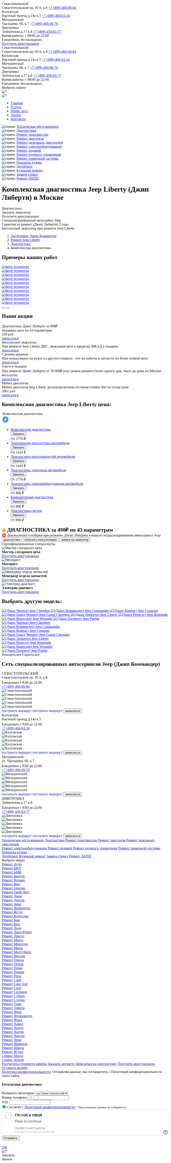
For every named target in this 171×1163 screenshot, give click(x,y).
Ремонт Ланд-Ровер (17, 932)
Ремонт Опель (12, 964)
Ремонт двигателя (30, 138)
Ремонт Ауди (12, 864)
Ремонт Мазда (12, 940)
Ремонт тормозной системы (37, 158)
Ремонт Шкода (13, 1048)
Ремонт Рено (11, 976)
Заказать (18, 434)
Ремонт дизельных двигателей (39, 142)
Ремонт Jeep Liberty (25, 240)
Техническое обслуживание (37, 126)
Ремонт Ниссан (13, 956)
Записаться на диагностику (96, 1064)
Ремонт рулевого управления (38, 154)
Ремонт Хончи (13, 1032)
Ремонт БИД (11, 868)
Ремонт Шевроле (15, 1044)
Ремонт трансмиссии (32, 134)
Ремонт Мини (12, 948)
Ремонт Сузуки (13, 1000)
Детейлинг (24, 166)
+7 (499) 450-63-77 (47, 31)
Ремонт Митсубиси (16, 952)
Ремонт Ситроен (14, 992)
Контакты (18, 119)
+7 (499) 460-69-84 (62, 8)
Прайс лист (19, 111)
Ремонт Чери (11, 1040)
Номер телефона (14, 1097)
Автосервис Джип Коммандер (34, 236)
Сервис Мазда (12, 1056)
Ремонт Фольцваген (17, 1016)
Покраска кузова (29, 162)
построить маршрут (17, 711)
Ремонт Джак (12, 896)
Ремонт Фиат (12, 1012)
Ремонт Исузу (12, 912)
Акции (16, 115)
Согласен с (41, 1107)
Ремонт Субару (13, 996)
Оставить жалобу (15, 1068)
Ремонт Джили (13, 900)
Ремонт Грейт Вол (15, 892)
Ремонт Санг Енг (15, 984)
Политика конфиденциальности (26, 1072)
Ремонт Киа (11, 924)
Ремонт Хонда (12, 1028)
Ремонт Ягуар (12, 1052)
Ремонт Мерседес (15, 944)
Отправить (11, 1138)
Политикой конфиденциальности (49, 1107)
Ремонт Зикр (11, 904)
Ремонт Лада (11, 928)
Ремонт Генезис (14, 888)
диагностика (12, 539)
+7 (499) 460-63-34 (56, 16)
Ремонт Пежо (12, 968)
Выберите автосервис (18, 1093)
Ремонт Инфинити (16, 908)
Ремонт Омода (13, 960)
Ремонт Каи (11, 920)
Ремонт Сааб (11, 980)
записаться (72, 711)
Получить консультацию (20, 43)
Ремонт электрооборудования (38, 146)
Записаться (10, 338)
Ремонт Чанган (13, 1036)
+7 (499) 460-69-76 (44, 24)
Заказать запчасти (61, 1064)
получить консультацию (40, 539)
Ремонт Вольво (13, 880)
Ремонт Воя (11, 884)
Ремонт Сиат (11, 988)
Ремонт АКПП (27, 178)
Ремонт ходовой (28, 150)
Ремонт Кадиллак (15, 916)
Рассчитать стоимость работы (24, 1064)
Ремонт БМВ (11, 872)
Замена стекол (27, 174)
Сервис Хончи (13, 1060)
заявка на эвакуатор (75, 539)
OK (4, 1147)
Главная (17, 103)
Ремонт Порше (13, 972)
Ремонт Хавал (12, 1024)
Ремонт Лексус (13, 936)
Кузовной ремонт (29, 170)
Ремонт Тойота (13, 1008)
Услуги (16, 107)
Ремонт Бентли (13, 876)
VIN (5, 1102)
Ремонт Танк (11, 1004)
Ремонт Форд (12, 1020)
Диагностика (26, 130)
